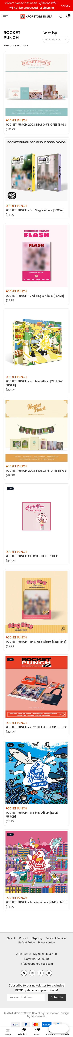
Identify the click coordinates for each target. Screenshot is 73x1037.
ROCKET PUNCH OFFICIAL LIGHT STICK (31, 556)
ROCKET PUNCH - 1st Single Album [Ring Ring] (35, 642)
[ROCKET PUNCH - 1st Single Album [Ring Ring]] (36, 602)
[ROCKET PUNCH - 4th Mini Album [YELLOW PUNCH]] (36, 341)
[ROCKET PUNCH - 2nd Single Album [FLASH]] (36, 256)
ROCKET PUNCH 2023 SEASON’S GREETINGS (35, 125)
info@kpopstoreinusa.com (36, 963)
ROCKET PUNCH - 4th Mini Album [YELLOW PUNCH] (34, 383)
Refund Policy (26, 942)
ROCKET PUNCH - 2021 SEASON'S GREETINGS (36, 727)
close (66, 5)
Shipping (37, 938)
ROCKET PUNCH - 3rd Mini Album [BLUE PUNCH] (31, 815)
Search (11, 938)
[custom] (24, 973)
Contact (23, 938)
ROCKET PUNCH (21, 45)
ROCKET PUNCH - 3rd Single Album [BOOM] (34, 210)
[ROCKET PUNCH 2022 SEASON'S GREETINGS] (36, 431)
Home (6, 45)
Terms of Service (56, 938)
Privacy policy (46, 942)
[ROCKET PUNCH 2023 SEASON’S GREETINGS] (36, 85)
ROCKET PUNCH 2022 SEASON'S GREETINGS (35, 471)
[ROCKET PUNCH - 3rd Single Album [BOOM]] (36, 170)
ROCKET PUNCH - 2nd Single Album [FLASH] (34, 296)
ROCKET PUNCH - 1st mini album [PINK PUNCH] (36, 902)
